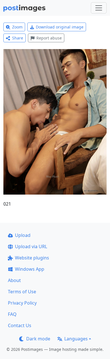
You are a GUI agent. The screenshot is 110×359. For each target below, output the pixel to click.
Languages (76, 339)
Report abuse (49, 38)
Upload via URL (31, 246)
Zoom (17, 27)
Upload (22, 235)
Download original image (59, 27)
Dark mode (38, 339)
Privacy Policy (22, 303)
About (14, 280)
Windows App (29, 269)
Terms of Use (22, 291)
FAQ (12, 314)
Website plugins (32, 258)
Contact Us (19, 325)
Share (17, 38)
